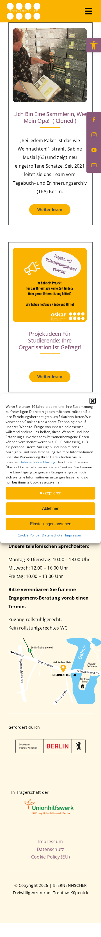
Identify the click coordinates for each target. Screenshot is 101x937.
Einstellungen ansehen (50, 523)
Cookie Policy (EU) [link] (50, 857)
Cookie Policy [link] (28, 535)
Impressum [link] (74, 535)
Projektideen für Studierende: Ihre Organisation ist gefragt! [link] (50, 340)
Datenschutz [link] (52, 535)
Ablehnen (50, 508)
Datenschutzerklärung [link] (37, 462)
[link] (93, 45)
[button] (92, 401)
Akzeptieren (50, 493)
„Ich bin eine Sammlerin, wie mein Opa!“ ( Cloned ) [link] (49, 117)
